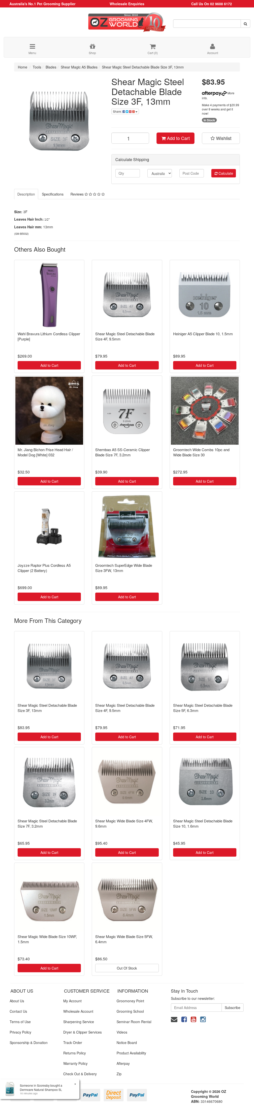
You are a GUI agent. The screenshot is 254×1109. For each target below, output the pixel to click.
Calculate (225, 173)
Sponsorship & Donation (29, 1042)
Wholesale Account (78, 1011)
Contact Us (18, 1011)
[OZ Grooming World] (126, 20)
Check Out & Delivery (80, 1073)
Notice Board (127, 1042)
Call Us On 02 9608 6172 (211, 3)
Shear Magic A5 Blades (79, 67)
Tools (37, 67)
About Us (17, 1000)
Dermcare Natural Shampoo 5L (41, 1089)
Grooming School (130, 1011)
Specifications (53, 194)
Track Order (72, 1042)
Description (26, 194)
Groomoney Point (130, 1000)
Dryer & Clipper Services (82, 1032)
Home (22, 67)
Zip (119, 1073)
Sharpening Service (78, 1021)
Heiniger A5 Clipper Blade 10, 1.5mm (203, 333)
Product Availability (131, 1052)
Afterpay (123, 1063)
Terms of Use (20, 1021)
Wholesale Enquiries (127, 3)
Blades (51, 67)
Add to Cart (178, 138)
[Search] (245, 23)
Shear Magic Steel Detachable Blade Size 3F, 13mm (143, 67)
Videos (122, 1032)
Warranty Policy (75, 1063)
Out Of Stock (127, 968)
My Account (72, 1000)
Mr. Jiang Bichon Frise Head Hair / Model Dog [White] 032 (45, 452)
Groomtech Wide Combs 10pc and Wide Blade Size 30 (201, 452)
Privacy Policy (20, 1032)
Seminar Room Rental (134, 1021)
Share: (118, 111)
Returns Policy (74, 1052)
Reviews (77, 194)
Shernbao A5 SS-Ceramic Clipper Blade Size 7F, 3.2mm (122, 452)
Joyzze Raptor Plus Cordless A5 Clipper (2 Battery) (44, 568)
